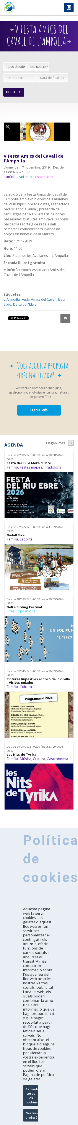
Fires (11, 611)
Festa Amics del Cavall (38, 299)
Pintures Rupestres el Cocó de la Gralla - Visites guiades (38, 680)
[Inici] (19, 7)
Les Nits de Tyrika (21, 754)
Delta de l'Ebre (25, 304)
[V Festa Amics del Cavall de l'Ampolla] (37, 132)
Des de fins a (35, 457)
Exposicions (25, 611)
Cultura (26, 686)
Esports (26, 539)
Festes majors (31, 467)
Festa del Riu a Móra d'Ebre (29, 463)
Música (25, 758)
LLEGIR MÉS (39, 410)
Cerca (11, 92)
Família (12, 467)
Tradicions (52, 467)
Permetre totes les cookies (32, 1095)
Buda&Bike (15, 535)
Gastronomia (57, 758)
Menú (69, 8)
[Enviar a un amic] (65, 318)
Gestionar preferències (32, 1115)
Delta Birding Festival (24, 607)
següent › (71, 443)
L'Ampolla (12, 299)
